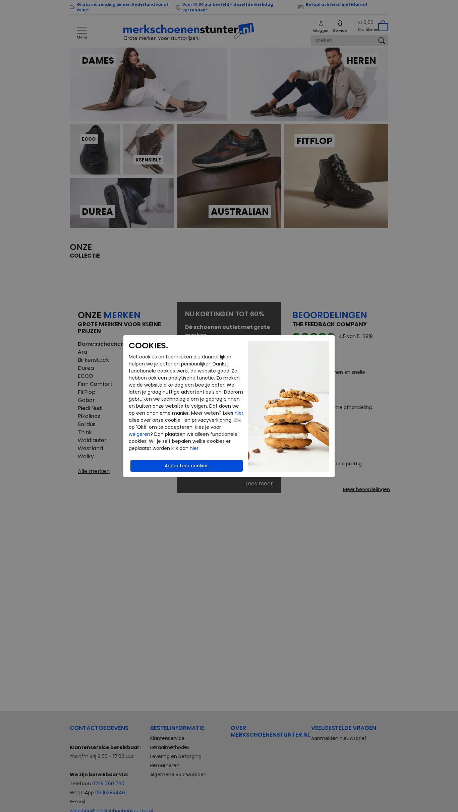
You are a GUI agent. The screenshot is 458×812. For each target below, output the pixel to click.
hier (239, 413)
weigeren (139, 434)
